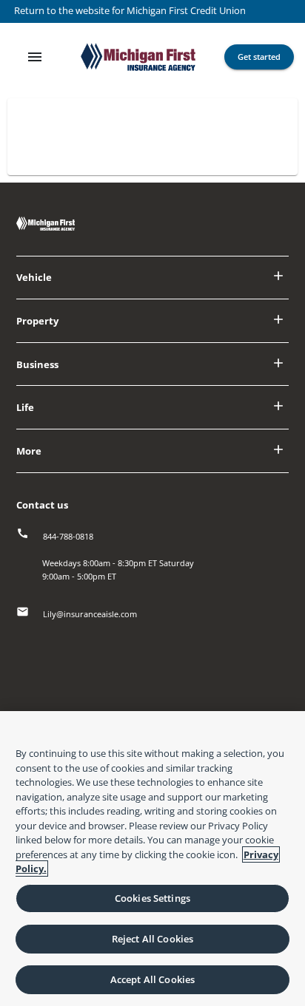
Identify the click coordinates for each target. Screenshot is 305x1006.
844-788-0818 (68, 536)
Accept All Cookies (152, 979)
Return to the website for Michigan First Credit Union (130, 10)
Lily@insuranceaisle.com (90, 613)
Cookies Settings (152, 898)
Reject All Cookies (152, 938)
